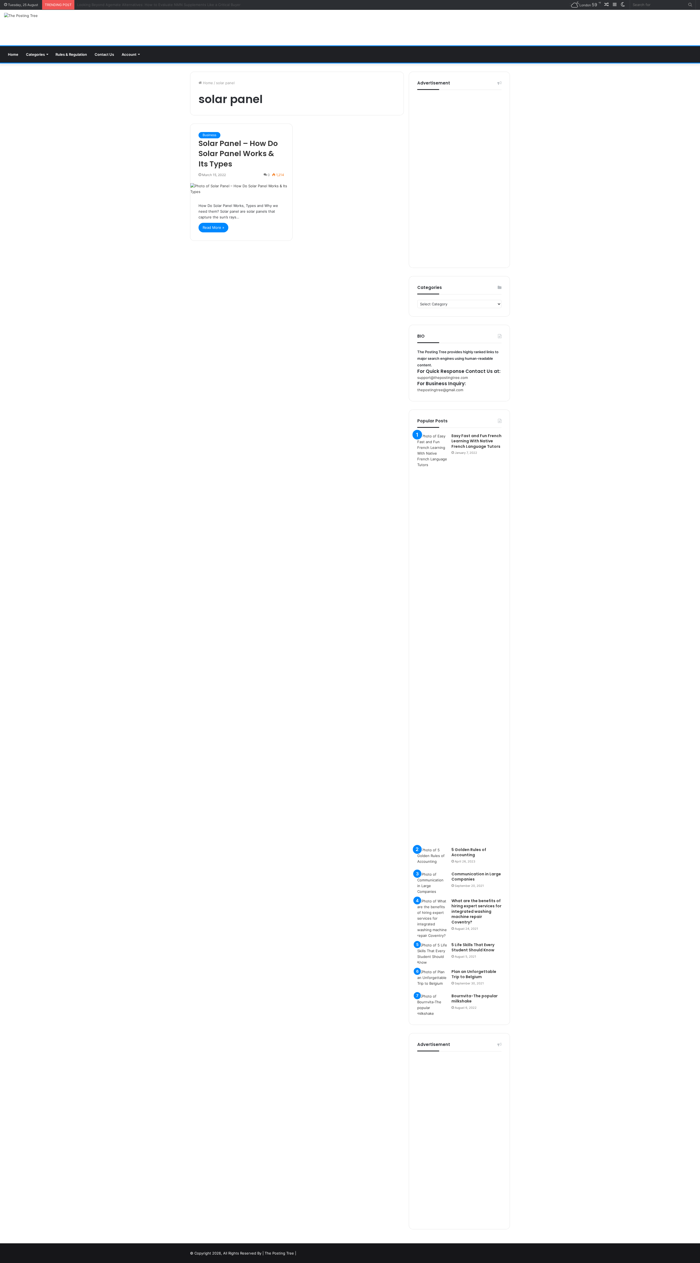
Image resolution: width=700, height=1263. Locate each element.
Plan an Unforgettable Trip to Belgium (473, 974)
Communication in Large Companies (476, 876)
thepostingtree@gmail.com (440, 390)
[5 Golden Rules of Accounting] (432, 857)
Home (13, 54)
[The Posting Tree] (21, 16)
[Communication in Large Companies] (432, 883)
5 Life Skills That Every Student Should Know (472, 947)
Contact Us (104, 54)
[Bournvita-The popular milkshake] (432, 1004)
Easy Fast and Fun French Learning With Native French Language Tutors (476, 441)
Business (209, 135)
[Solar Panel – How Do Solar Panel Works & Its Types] (241, 189)
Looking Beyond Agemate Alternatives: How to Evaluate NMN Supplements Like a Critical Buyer (159, 4)
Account (129, 54)
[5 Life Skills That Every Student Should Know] (432, 953)
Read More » (213, 227)
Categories (35, 54)
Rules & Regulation (71, 54)
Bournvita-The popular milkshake (474, 998)
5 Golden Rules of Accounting (468, 852)
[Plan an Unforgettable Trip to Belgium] (432, 979)
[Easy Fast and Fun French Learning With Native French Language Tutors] (432, 638)
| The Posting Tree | (279, 1253)
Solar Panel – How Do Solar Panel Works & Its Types (238, 153)
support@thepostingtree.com (442, 377)
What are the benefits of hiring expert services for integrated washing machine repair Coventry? (476, 911)
